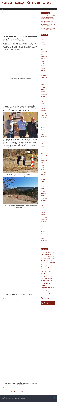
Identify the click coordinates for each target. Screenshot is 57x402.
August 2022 (43, 120)
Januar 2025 (43, 70)
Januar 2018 (43, 216)
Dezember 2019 (44, 176)
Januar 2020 (43, 174)
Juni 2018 (42, 207)
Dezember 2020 (44, 155)
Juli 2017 (42, 226)
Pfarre (43, 283)
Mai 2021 (42, 146)
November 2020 (44, 157)
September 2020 (44, 160)
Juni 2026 (42, 40)
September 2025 (44, 56)
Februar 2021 (43, 151)
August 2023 (43, 99)
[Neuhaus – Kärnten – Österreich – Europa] (3, 9)
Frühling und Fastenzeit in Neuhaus (30, 391)
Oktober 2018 (43, 200)
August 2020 (43, 162)
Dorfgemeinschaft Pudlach (50, 258)
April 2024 (43, 86)
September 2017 (44, 222)
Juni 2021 (42, 144)
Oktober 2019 (43, 179)
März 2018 (43, 212)
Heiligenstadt (47, 265)
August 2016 (43, 245)
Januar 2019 (43, 195)
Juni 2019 (42, 186)
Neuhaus (20, 40)
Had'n (42, 265)
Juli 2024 (42, 80)
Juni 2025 (42, 61)
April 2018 (43, 210)
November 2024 (44, 73)
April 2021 (43, 148)
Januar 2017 (43, 236)
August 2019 (43, 183)
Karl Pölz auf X (28, 9)
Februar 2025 (43, 68)
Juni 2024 (42, 82)
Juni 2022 (42, 124)
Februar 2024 (43, 89)
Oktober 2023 (43, 96)
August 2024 (43, 79)
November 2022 (44, 115)
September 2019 (44, 181)
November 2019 (44, 177)
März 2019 (43, 191)
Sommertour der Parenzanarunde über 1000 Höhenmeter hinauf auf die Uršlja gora (48, 18)
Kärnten (15, 40)
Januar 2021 (43, 153)
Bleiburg (43, 254)
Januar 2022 (43, 132)
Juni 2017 (42, 228)
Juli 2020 (42, 164)
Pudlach (48, 283)
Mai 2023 (42, 105)
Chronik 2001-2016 (16, 9)
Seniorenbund (45, 292)
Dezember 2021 (44, 134)
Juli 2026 (42, 39)
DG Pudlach (49, 256)
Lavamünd (50, 274)
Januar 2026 (43, 49)
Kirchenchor (44, 269)
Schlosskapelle (45, 288)
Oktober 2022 (43, 117)
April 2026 (43, 44)
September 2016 (44, 243)
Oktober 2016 (43, 242)
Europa (49, 260)
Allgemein (4, 34)
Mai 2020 (42, 167)
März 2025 (43, 66)
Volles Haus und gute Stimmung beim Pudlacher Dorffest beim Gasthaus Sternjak (48, 29)
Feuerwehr (44, 263)
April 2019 (43, 190)
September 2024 (44, 77)
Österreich (44, 298)
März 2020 (43, 170)
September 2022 (44, 118)
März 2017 (43, 233)
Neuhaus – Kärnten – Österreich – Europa (26, 2)
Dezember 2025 (44, 51)
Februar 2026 (43, 47)
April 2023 (43, 106)
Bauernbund (51, 252)
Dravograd (44, 260)
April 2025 (43, 65)
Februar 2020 (43, 172)
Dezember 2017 (44, 217)
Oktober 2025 (43, 54)
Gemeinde (51, 263)
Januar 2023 (43, 112)
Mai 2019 (42, 188)
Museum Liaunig (49, 276)
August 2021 (43, 141)
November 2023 (44, 94)
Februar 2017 (43, 235)
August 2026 (43, 37)
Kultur (18, 40)
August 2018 (43, 203)
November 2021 (44, 136)
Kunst (47, 271)
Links (23, 9)
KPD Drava (50, 269)
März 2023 (43, 108)
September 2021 (44, 139)
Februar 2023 (43, 110)
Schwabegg (44, 290)
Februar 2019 (43, 193)
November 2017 (44, 219)
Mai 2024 (42, 84)
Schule (52, 288)
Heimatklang (45, 267)
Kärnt (50, 271)
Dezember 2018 (44, 196)
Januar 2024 (43, 91)
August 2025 (43, 58)
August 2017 (43, 224)
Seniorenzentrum (44, 294)
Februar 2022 (43, 131)
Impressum (35, 9)
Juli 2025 (42, 60)
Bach (46, 252)
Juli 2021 (42, 143)
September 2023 (44, 98)
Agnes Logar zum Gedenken (9, 391)
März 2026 (43, 46)
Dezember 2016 (44, 238)
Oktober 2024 (43, 75)
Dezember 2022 (44, 113)
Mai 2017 (42, 229)
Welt (45, 296)
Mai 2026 (42, 42)
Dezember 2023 (44, 92)
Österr (48, 296)
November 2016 (44, 240)
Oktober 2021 (43, 138)
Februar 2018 (43, 214)
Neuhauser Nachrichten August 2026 (48, 15)
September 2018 (44, 202)
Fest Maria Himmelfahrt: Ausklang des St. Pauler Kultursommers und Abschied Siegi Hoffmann (48, 25)
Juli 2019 (42, 184)
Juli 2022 (42, 122)
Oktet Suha (51, 280)
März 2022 (43, 129)
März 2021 (43, 150)
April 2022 (43, 127)
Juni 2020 (42, 165)
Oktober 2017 (43, 221)
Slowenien (52, 294)
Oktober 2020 (43, 158)
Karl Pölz (11, 40)
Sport (42, 296)
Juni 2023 (42, 103)
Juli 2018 (42, 205)
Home (6, 9)
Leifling (43, 276)
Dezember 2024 (44, 72)
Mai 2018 (42, 209)
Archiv (10, 9)
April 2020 (43, 169)
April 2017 (43, 231)
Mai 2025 (42, 63)
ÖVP (23, 40)
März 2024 (43, 87)
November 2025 (44, 53)
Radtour (43, 285)
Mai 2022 (42, 125)
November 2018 (44, 198)
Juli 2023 (42, 101)
